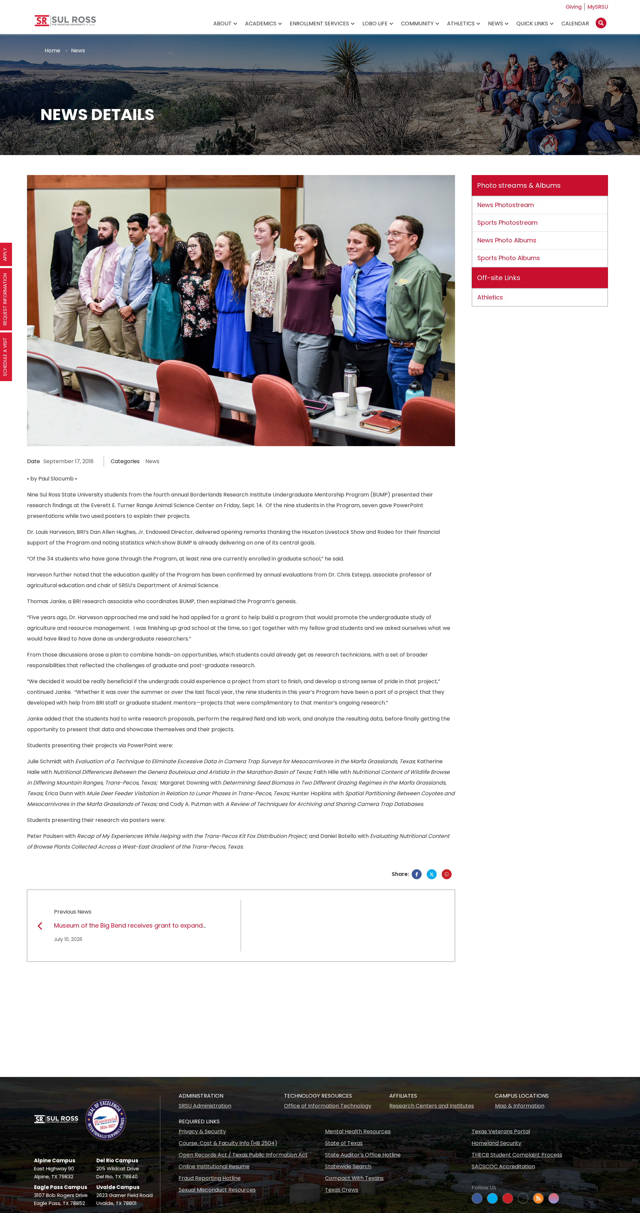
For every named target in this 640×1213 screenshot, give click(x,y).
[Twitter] (432, 874)
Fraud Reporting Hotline (210, 1178)
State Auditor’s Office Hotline (363, 1155)
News (495, 23)
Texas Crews (341, 1190)
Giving (574, 7)
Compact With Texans (354, 1178)
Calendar (575, 23)
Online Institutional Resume (214, 1166)
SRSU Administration (205, 1106)
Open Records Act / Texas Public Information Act (243, 1155)
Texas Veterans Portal (501, 1131)
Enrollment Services (319, 23)
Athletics (461, 23)
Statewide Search (348, 1166)
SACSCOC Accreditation (503, 1166)
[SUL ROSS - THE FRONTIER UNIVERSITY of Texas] (65, 23)
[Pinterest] (447, 874)
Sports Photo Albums (508, 258)
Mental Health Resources (358, 1131)
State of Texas (344, 1143)
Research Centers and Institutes (431, 1106)
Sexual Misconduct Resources (217, 1190)
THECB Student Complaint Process (517, 1155)
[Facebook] (417, 874)
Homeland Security (496, 1143)
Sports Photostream (507, 222)
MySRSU (597, 7)
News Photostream (505, 205)
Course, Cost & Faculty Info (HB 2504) (228, 1143)
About (222, 23)
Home (52, 50)
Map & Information (519, 1106)
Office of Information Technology (327, 1106)
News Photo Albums (506, 240)
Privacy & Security (202, 1131)
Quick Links (532, 23)
